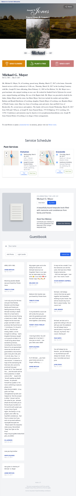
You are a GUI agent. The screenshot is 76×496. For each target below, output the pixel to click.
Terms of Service (43, 488)
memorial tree (24, 124)
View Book (41, 203)
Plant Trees (32, 173)
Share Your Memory (64, 223)
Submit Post (65, 254)
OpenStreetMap (40, 491)
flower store (52, 124)
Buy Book (51, 203)
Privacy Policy (32, 488)
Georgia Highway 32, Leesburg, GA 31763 (65, 166)
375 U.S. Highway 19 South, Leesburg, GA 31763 (30, 167)
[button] (11, 156)
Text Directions (24, 173)
